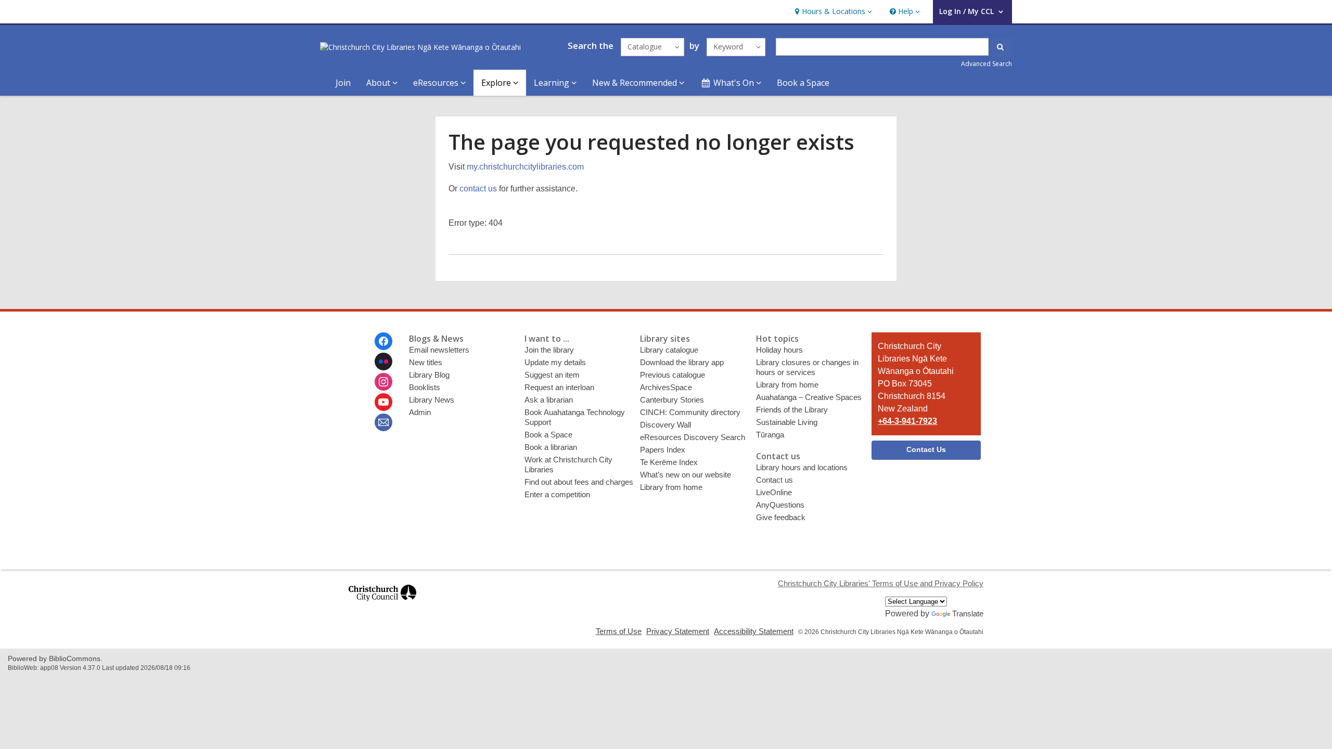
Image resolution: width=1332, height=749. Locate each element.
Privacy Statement (677, 631)
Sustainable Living (786, 422)
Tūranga (770, 434)
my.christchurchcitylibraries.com (525, 166)
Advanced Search (986, 63)
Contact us (774, 479)
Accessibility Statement (753, 631)
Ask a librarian (548, 399)
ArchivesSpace (666, 387)
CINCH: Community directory (690, 412)
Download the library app (682, 362)
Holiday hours (779, 349)
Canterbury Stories (672, 399)
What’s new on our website (685, 474)
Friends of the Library (792, 409)
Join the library (549, 349)
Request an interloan (559, 387)
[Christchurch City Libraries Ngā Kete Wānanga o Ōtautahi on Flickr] (383, 361)
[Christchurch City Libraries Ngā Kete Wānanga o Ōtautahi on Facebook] (383, 341)
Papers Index (662, 449)
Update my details (555, 362)
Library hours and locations (802, 467)
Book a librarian (550, 447)
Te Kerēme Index (669, 462)
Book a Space (803, 82)
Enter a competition (557, 494)
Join (343, 82)
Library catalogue (669, 349)
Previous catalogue (672, 374)
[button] (832, 11)
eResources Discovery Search (692, 437)
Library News (431, 399)
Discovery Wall (665, 424)
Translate (967, 613)
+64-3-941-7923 (907, 421)
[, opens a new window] (382, 605)
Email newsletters (439, 349)
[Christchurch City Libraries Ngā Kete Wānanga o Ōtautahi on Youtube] (383, 402)
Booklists (424, 387)
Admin (420, 412)
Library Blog (429, 374)
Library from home (671, 487)
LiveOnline (774, 492)
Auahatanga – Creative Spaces (809, 397)
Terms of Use (619, 631)
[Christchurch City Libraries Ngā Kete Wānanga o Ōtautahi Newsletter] (383, 422)
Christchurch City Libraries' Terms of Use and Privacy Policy (880, 583)
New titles (425, 362)
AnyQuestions (780, 504)
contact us (478, 188)
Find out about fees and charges (578, 481)
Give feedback (780, 517)
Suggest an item (552, 374)
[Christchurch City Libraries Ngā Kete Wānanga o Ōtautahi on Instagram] (383, 382)
